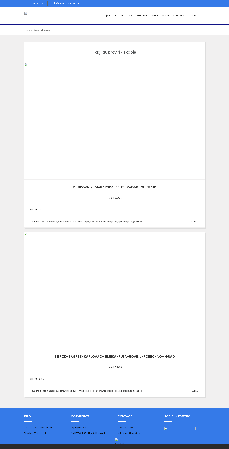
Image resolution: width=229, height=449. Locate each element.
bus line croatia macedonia (44, 221)
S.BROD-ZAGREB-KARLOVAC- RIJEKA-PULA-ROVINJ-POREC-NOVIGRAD (114, 356)
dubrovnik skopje (81, 221)
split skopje (123, 221)
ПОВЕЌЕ (194, 221)
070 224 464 (37, 3)
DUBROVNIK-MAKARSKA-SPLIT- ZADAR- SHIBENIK (114, 187)
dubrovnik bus (65, 221)
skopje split (112, 221)
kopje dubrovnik (98, 221)
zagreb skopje (137, 221)
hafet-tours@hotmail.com (67, 3)
